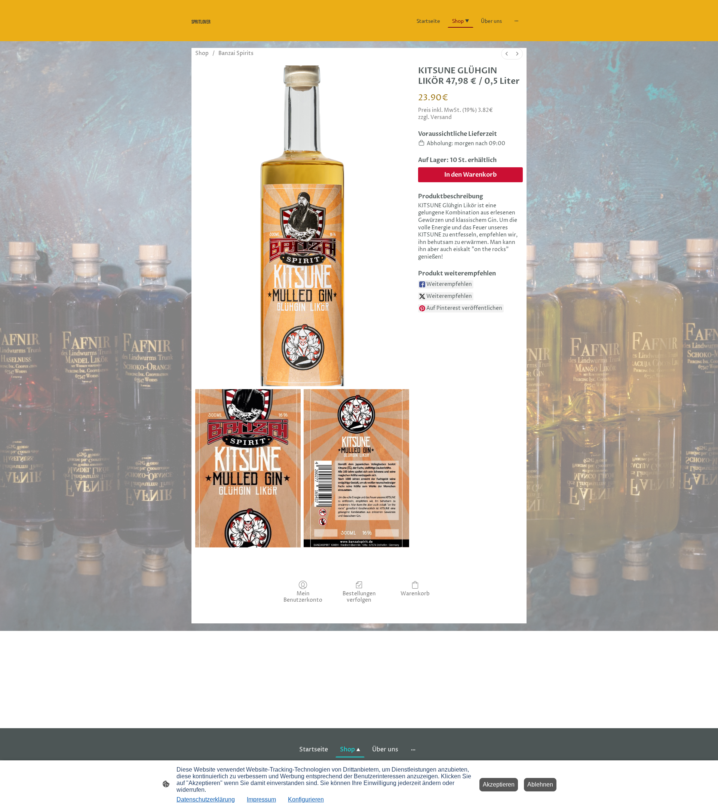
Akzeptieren (499, 784)
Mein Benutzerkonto (302, 597)
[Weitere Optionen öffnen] (516, 20)
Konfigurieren (306, 799)
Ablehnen (540, 784)
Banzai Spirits (236, 53)
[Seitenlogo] (243, 30)
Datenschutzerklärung (206, 799)
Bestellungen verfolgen (359, 597)
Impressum (261, 799)
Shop (202, 53)
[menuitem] (506, 53)
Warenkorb (415, 593)
